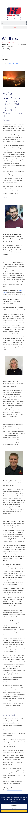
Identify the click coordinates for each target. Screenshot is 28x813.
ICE (2, 55)
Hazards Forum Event (12, 63)
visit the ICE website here (14, 790)
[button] (15, 27)
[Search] (26, 23)
